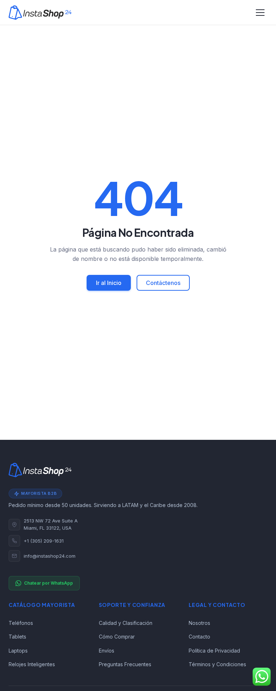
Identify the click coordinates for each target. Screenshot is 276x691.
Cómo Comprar (117, 637)
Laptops (18, 651)
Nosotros (199, 623)
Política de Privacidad (214, 651)
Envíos (106, 651)
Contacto (199, 637)
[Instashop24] (40, 12)
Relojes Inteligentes (32, 664)
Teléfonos (21, 623)
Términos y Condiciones (217, 664)
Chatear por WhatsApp (48, 583)
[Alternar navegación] (260, 12)
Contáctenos (163, 282)
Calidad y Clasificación (125, 623)
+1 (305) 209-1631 (44, 541)
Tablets (17, 637)
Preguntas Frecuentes (125, 664)
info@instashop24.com (49, 556)
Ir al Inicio (108, 282)
